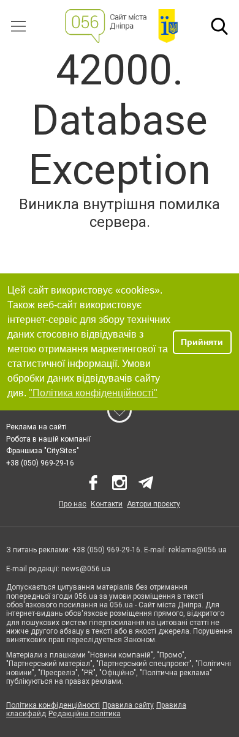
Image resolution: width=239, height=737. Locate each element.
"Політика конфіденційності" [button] (93, 393)
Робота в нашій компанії (48, 439)
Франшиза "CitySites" (42, 450)
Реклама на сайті (36, 427)
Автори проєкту (153, 504)
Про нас (72, 504)
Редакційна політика (84, 713)
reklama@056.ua (198, 550)
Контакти (107, 504)
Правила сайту (128, 705)
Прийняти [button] (202, 342)
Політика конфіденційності (53, 705)
